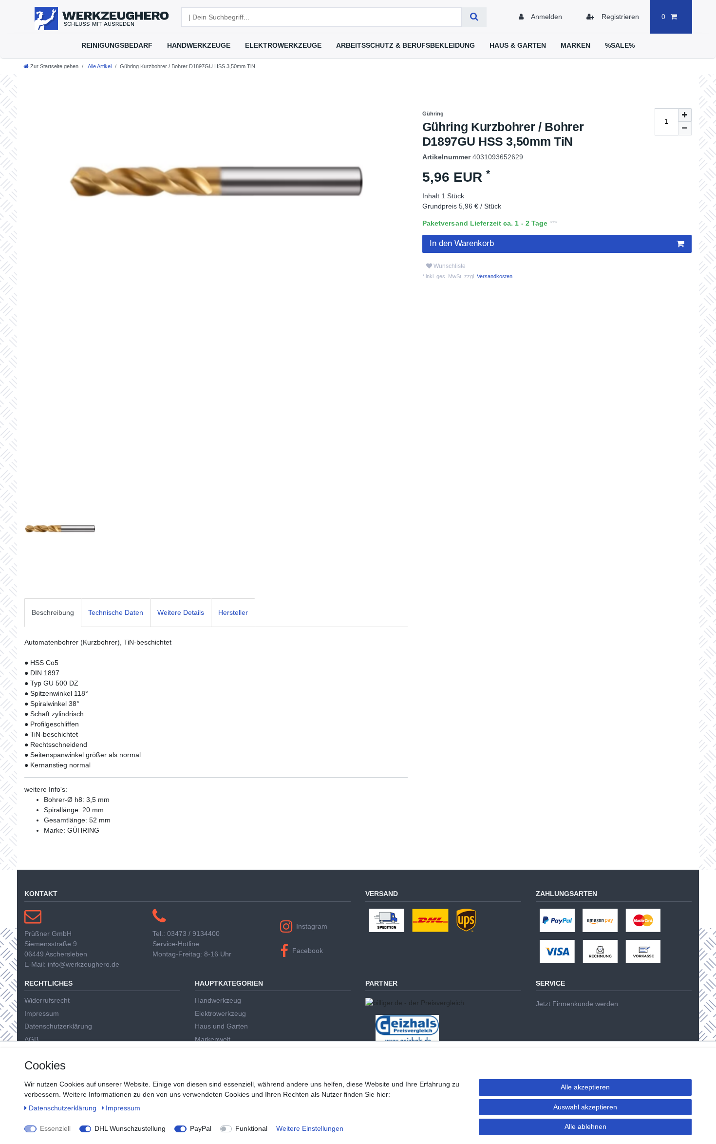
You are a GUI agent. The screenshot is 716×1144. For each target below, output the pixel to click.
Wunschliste (449, 266)
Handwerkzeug (218, 1000)
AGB (31, 1039)
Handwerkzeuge (198, 45)
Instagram (311, 926)
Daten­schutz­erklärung (63, 1108)
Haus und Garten (221, 1026)
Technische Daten (115, 612)
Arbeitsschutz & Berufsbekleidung (405, 45)
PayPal (200, 1128)
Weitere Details (180, 612)
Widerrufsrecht (47, 1000)
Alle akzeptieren (585, 1087)
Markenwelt (212, 1039)
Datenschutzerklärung (58, 1026)
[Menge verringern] (685, 128)
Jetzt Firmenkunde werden (577, 1004)
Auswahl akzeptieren (585, 1107)
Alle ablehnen (585, 1126)
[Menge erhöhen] (685, 115)
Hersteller (233, 612)
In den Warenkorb (462, 243)
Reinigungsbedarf (116, 45)
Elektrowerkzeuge (283, 45)
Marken (575, 45)
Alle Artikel (99, 66)
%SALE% (620, 45)
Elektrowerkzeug (220, 1013)
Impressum (41, 1013)
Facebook (307, 950)
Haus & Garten (518, 45)
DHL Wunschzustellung (130, 1128)
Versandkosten (493, 276)
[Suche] (474, 17)
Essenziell (55, 1128)
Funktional (251, 1128)
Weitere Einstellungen (309, 1128)
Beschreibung (53, 612)
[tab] (52, 612)
